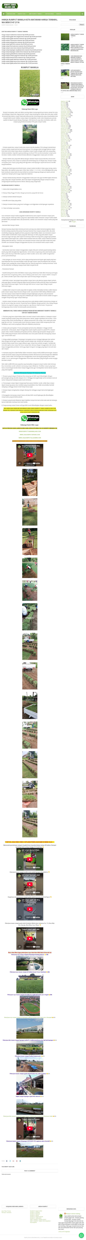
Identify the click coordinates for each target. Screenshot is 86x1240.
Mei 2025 (63, 121)
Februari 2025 (64, 125)
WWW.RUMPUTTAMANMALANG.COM (30, 431)
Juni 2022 (63, 142)
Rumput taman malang (73, 1213)
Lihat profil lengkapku (64, 1231)
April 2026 (63, 107)
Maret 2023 (64, 135)
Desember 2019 (65, 169)
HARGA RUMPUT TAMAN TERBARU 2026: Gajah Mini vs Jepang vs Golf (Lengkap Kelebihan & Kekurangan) (77, 47)
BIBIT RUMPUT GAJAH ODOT (38, 1219)
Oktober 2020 (64, 156)
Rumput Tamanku (6, 1212)
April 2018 (63, 197)
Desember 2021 (65, 145)
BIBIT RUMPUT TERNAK (35, 14)
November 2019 (65, 171)
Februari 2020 (64, 166)
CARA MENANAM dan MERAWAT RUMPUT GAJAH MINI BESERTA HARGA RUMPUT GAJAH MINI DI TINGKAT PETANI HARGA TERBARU (72, 59)
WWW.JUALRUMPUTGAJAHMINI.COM (30, 438)
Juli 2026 (63, 102)
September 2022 (65, 139)
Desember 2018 (65, 186)
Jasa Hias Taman (6, 1211)
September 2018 (65, 190)
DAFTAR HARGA (49, 14)
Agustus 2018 (64, 192)
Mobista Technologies (55, 1237)
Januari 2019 (64, 185)
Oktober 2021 (64, 146)
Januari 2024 (64, 128)
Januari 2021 (64, 152)
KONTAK (58, 14)
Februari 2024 (64, 127)
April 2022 (63, 144)
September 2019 (65, 173)
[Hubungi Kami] (81, 1235)
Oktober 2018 (64, 189)
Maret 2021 (64, 151)
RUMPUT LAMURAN (35, 1218)
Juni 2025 (63, 119)
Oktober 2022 (64, 138)
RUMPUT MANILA (35, 1214)
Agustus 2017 (64, 209)
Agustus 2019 (64, 175)
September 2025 (65, 115)
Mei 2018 (63, 196)
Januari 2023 (64, 136)
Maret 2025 (64, 124)
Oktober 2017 (64, 206)
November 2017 (65, 205)
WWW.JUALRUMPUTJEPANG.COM (30, 434)
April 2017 (63, 215)
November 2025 (65, 112)
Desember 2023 (65, 129)
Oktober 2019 (64, 172)
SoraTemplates (35, 1237)
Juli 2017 (63, 210)
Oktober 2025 (64, 114)
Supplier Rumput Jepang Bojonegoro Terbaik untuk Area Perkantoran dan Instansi (76, 73)
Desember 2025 (65, 111)
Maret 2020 (64, 165)
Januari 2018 (64, 202)
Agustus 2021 (64, 148)
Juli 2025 (63, 118)
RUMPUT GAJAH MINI (36, 1211)
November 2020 (65, 155)
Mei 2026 (63, 105)
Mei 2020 (63, 162)
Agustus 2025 (64, 117)
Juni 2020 (63, 161)
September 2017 (65, 207)
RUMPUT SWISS (34, 1215)
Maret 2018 (64, 199)
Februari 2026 (64, 110)
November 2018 (65, 188)
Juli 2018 (63, 193)
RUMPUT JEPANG (35, 1212)
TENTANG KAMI (11, 14)
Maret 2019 (64, 182)
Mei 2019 (63, 179)
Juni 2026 (63, 104)
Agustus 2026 (64, 101)
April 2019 (63, 181)
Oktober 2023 (64, 132)
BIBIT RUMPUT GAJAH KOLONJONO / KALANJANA (40, 1221)
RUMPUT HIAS (21, 14)
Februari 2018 (64, 200)
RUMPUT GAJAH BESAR (36, 1216)
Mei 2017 (63, 213)
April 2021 (63, 149)
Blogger (74, 221)
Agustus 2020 (64, 158)
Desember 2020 (65, 154)
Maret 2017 (64, 216)
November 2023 (65, 131)
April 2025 (63, 122)
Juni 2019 (63, 178)
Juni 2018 (63, 195)
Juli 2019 (63, 176)
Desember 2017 (65, 203)
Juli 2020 (63, 159)
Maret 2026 (64, 108)
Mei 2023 (63, 134)
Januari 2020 (64, 168)
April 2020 (63, 163)
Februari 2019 (64, 183)
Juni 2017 (63, 212)
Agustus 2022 (64, 141)
